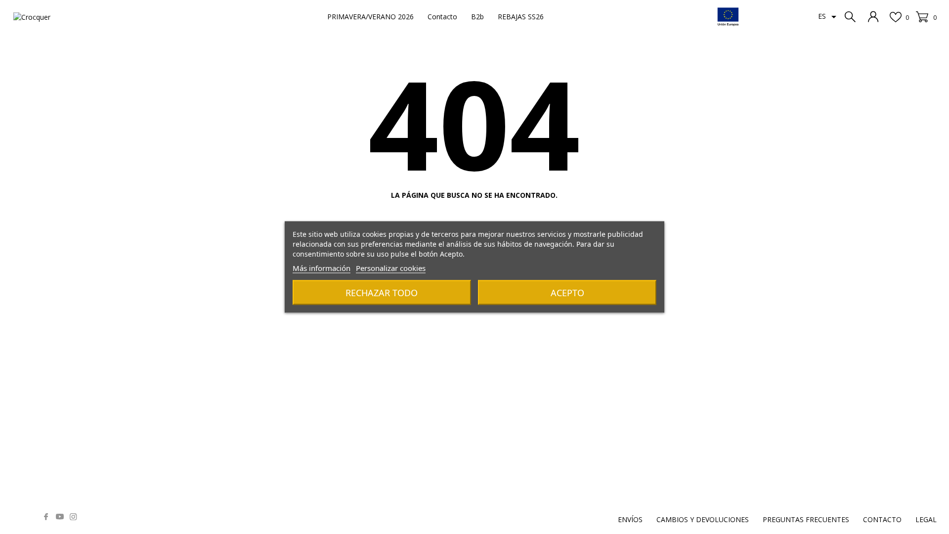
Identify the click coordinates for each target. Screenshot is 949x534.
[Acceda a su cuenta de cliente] (873, 16)
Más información (321, 268)
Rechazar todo (381, 293)
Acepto (567, 293)
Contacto (442, 16)
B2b (477, 16)
